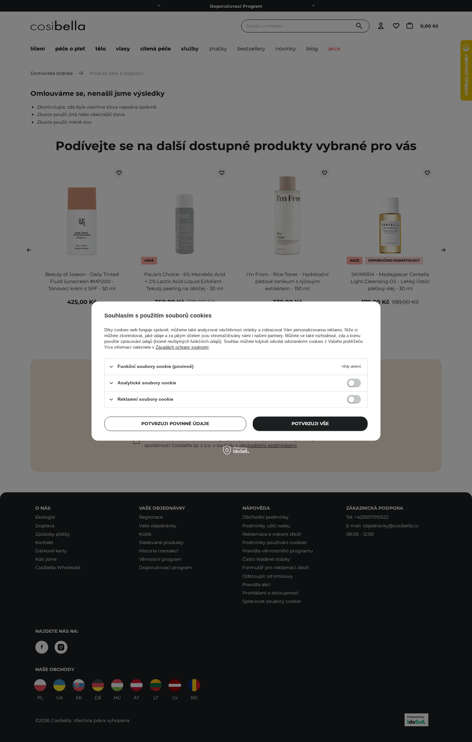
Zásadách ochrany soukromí (182, 347)
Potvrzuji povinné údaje (175, 423)
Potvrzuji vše (310, 423)
